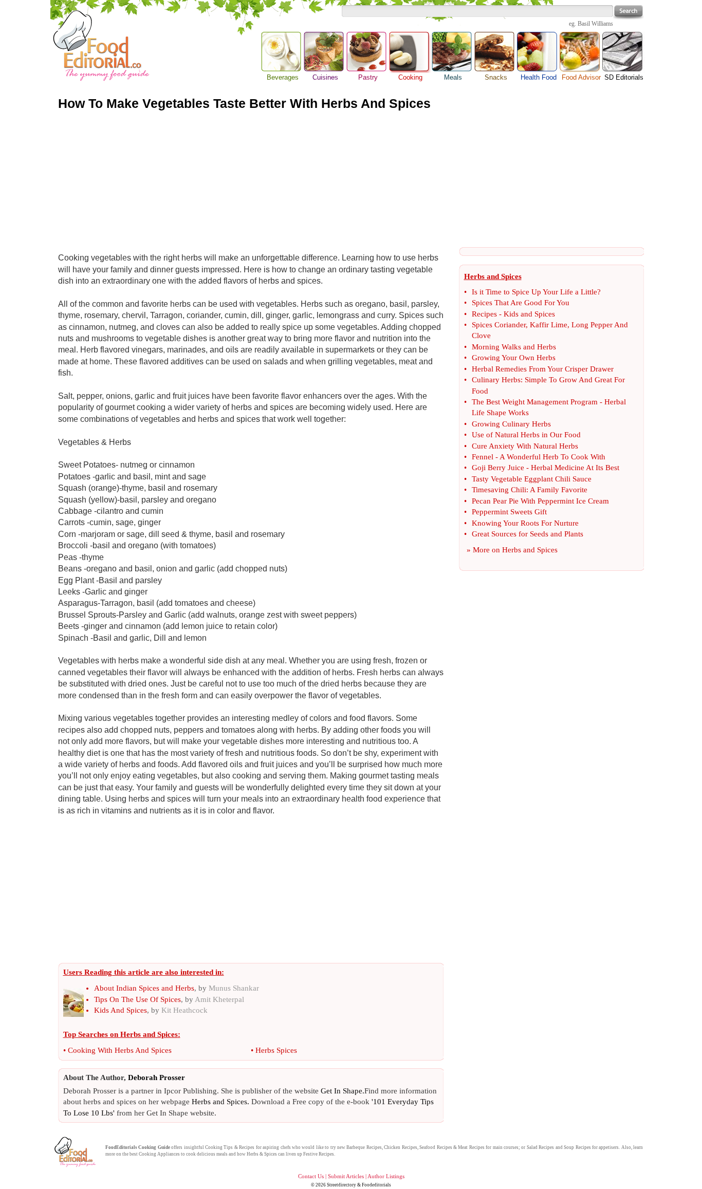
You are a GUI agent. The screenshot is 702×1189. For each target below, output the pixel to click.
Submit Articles (346, 1176)
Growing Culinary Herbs (511, 424)
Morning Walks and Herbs (514, 347)
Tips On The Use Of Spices (137, 999)
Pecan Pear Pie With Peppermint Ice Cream (540, 501)
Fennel (482, 457)
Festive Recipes (318, 1154)
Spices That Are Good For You (520, 303)
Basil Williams (595, 23)
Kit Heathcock (184, 1010)
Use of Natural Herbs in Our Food (526, 435)
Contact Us (311, 1176)
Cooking (410, 52)
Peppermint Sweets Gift (509, 512)
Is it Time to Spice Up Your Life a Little (534, 292)
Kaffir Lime (548, 325)
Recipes (484, 314)
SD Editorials (623, 77)
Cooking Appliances (159, 1154)
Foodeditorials (376, 1184)
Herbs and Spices (530, 550)
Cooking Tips (219, 1147)
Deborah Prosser (156, 1077)
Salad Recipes (540, 1147)
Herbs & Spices (262, 1154)
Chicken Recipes (400, 1147)
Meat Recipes (471, 1147)
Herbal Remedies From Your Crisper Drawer (543, 369)
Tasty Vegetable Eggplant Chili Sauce (532, 479)
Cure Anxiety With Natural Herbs (525, 446)
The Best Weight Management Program (535, 402)
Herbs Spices (276, 1050)
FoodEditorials (121, 1147)
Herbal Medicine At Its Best (575, 467)
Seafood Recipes (435, 1147)
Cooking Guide (154, 1147)
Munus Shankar (234, 988)
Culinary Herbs (496, 380)
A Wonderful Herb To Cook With (552, 457)
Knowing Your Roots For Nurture (525, 523)
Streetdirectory (341, 1184)
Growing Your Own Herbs (514, 358)
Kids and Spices (529, 314)
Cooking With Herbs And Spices (120, 1050)
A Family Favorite (558, 490)
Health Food (539, 77)
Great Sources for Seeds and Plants (527, 534)
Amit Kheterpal (219, 999)
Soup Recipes (577, 1147)
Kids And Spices (120, 1010)
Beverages (283, 77)
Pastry (368, 77)
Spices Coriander (499, 325)
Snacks (496, 77)
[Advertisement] (351, 179)
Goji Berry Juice (498, 467)
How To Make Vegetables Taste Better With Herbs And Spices (244, 103)
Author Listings (385, 1176)
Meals (453, 77)
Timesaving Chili (499, 490)
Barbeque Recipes (363, 1147)
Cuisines (325, 77)
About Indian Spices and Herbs (144, 988)
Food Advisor (581, 77)
